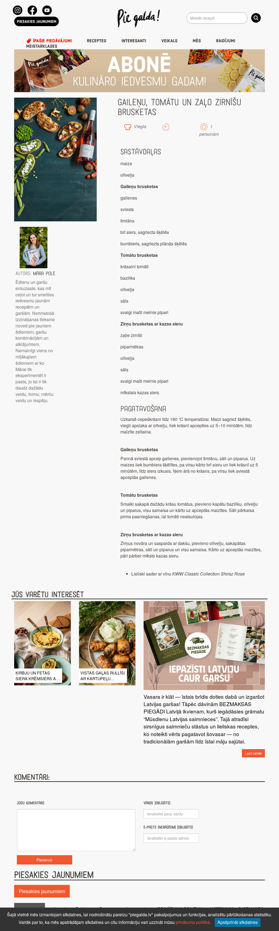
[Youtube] (47, 10)
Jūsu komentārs (30, 803)
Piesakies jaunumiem (42, 890)
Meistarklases (41, 46)
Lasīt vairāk (253, 753)
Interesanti (134, 41)
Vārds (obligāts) (157, 803)
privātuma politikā (193, 922)
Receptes (96, 41)
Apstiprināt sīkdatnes (237, 922)
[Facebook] (32, 10)
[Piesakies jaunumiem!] (36, 21)
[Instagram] (17, 10)
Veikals (169, 41)
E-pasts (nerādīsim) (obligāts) (168, 827)
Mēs (197, 41)
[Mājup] (139, 18)
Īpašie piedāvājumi (52, 41)
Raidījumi (225, 41)
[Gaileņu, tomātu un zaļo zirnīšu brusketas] (55, 159)
